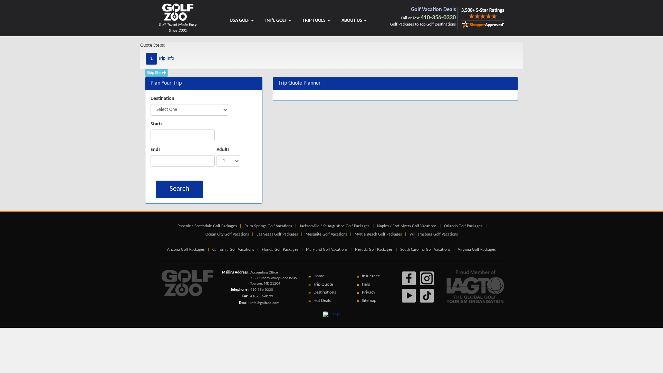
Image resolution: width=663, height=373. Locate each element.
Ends (156, 149)
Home (319, 276)
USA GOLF (240, 20)
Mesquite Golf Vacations (326, 234)
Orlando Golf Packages (463, 226)
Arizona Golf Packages (186, 250)
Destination (162, 98)
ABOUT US (352, 20)
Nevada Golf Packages (374, 250)
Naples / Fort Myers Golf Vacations (406, 226)
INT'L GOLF (276, 20)
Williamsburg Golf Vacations (434, 234)
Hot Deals (322, 300)
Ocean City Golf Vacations (227, 234)
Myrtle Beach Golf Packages (378, 234)
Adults (223, 149)
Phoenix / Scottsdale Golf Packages (207, 226)
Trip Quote (323, 284)
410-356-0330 (438, 18)
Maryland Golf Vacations (326, 250)
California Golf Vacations (233, 250)
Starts (157, 124)
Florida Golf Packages (280, 250)
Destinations (325, 292)
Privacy (368, 292)
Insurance (371, 276)
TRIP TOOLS (314, 20)
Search (179, 188)
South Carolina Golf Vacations (425, 250)
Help (366, 284)
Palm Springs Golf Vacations (268, 226)
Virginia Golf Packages (477, 250)
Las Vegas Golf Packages (277, 234)
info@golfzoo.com (264, 303)
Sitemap (369, 300)
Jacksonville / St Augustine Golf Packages (334, 226)
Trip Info (162, 58)
